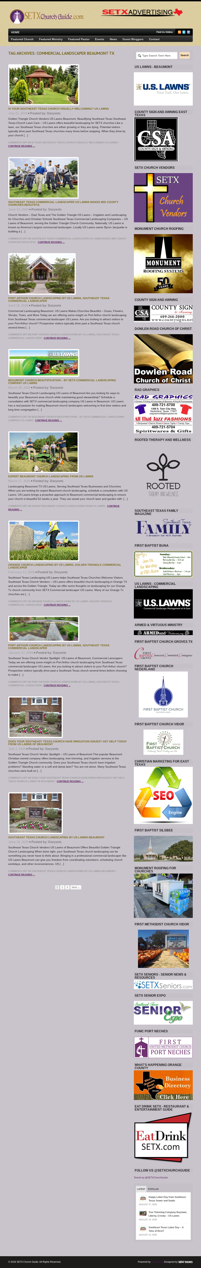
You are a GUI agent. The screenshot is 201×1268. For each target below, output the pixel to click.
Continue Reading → (21, 146)
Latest (141, 1189)
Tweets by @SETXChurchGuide (151, 1177)
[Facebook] (188, 33)
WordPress (157, 1262)
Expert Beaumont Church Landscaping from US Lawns (50, 476)
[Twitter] (184, 33)
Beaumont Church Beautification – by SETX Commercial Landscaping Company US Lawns (62, 382)
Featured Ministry (51, 39)
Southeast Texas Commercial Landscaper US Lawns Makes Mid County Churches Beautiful (63, 203)
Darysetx (53, 113)
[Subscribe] (179, 33)
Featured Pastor (79, 39)
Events (99, 39)
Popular (153, 1189)
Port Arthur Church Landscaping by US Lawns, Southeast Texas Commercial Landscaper (58, 299)
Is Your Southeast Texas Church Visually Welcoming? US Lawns (58, 108)
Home (15, 32)
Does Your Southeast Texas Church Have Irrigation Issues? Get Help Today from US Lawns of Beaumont (67, 743)
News (113, 39)
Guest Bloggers (132, 39)
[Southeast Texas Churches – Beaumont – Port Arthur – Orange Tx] (46, 22)
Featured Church (22, 39)
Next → (76, 887)
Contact (154, 39)
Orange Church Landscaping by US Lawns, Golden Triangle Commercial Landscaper (64, 566)
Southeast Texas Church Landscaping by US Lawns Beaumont (56, 837)
